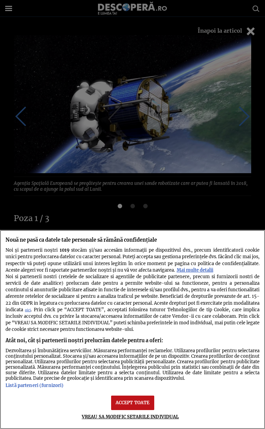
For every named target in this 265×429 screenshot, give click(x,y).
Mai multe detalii (195, 270)
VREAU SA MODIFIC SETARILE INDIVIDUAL (130, 416)
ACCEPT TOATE (133, 402)
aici (28, 310)
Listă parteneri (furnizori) (34, 385)
